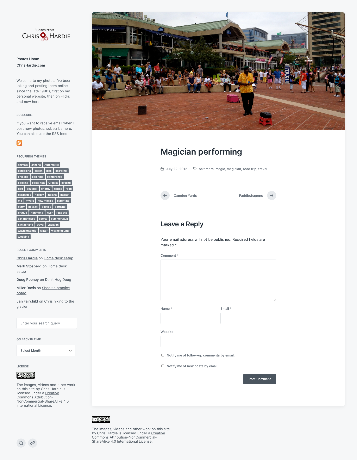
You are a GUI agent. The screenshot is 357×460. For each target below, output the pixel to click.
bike (49, 170)
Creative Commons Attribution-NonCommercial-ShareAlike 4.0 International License (43, 399)
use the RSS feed (53, 134)
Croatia (53, 182)
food (69, 188)
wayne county (60, 230)
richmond (37, 212)
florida (58, 188)
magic (220, 169)
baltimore (206, 169)
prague (22, 212)
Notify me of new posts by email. (192, 366)
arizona (36, 164)
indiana (52, 194)
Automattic (51, 164)
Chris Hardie (27, 258)
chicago (23, 176)
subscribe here (58, 128)
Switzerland (25, 224)
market (64, 194)
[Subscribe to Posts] (46, 143)
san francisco (26, 218)
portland (60, 206)
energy (45, 188)
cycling (66, 182)
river (50, 212)
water (44, 230)
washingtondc (27, 230)
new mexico (45, 200)
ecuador (32, 188)
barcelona (24, 170)
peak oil (33, 206)
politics (46, 206)
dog (20, 188)
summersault (59, 218)
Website (167, 332)
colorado (37, 176)
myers (30, 200)
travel (40, 224)
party (21, 206)
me (20, 200)
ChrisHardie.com (31, 65)
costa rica (38, 182)
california (61, 170)
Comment (170, 255)
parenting (63, 200)
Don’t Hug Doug (58, 280)
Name (166, 308)
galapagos (24, 194)
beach (39, 170)
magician (234, 169)
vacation (53, 224)
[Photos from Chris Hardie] (46, 34)
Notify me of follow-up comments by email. (201, 355)
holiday (39, 194)
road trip (61, 212)
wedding (23, 236)
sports (43, 218)
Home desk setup (58, 258)
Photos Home (28, 59)
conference (54, 176)
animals (23, 164)
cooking (23, 182)
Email (226, 308)
